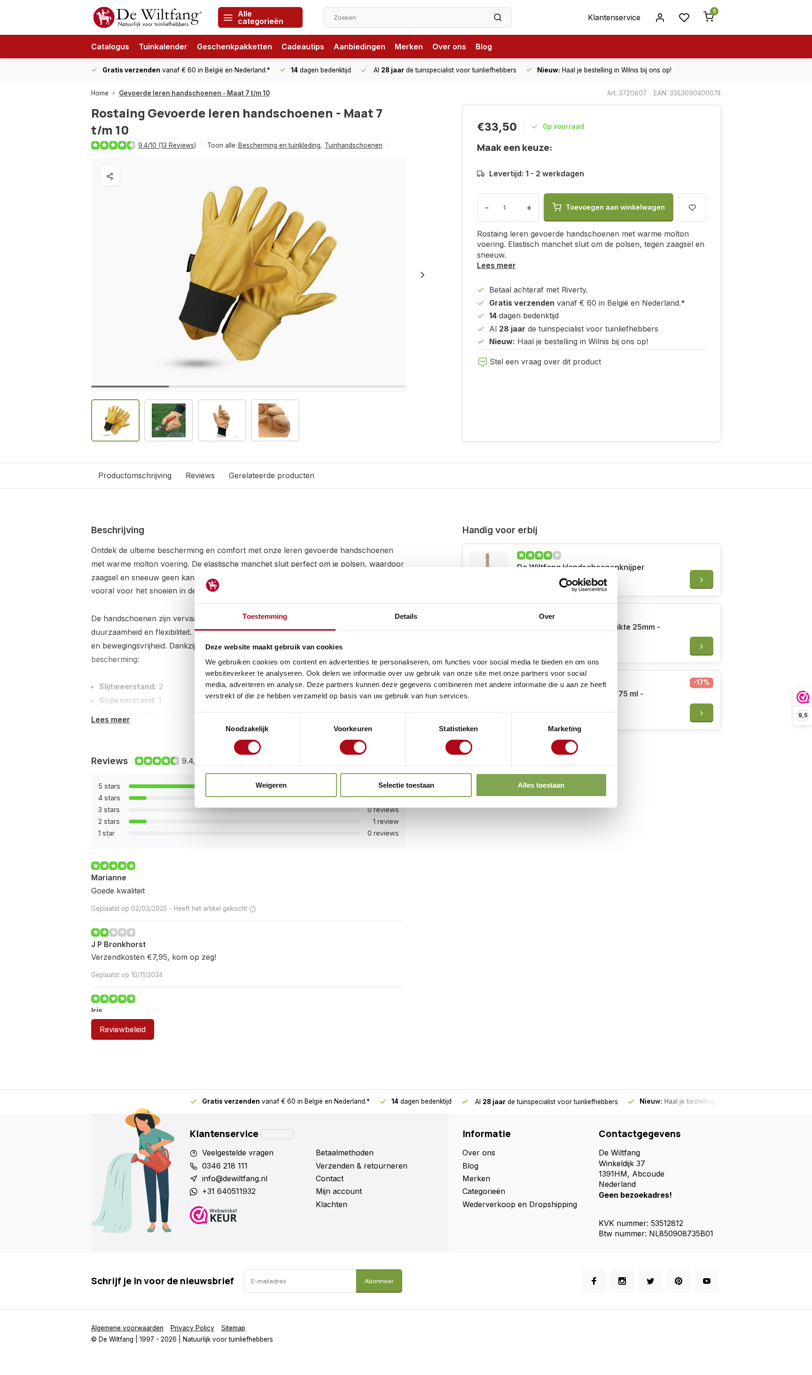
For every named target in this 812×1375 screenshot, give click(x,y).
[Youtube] (706, 1281)
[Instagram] (622, 1281)
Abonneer (379, 1281)
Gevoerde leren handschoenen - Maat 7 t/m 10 (194, 93)
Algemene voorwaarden (127, 1328)
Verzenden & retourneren (361, 1165)
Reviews (200, 475)
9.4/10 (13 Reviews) (167, 145)
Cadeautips (302, 46)
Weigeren (271, 785)
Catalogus (110, 46)
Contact (330, 1178)
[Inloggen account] (660, 17)
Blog (484, 46)
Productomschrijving (135, 475)
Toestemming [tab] (264, 616)
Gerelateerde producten (271, 475)
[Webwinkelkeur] (249, 1216)
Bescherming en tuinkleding (280, 145)
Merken (409, 46)
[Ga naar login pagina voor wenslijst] (684, 17)
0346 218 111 (225, 1165)
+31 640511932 (229, 1191)
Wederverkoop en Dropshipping (519, 1204)
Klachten (331, 1204)
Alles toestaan (541, 785)
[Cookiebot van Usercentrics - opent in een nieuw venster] (566, 585)
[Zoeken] (498, 17)
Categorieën (483, 1191)
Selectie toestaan (406, 785)
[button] (422, 274)
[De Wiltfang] (147, 17)
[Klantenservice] (277, 1134)
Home (100, 93)
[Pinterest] (678, 1281)
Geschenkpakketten (234, 46)
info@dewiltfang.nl (234, 1178)
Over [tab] (547, 616)
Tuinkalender (163, 46)
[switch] (353, 747)
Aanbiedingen (359, 46)
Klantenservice (614, 17)
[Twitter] (650, 1281)
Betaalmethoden (345, 1152)
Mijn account (339, 1191)
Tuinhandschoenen (354, 145)
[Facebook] (594, 1281)
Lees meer (496, 265)
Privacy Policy (192, 1328)
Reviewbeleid (123, 1029)
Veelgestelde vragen (237, 1152)
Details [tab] (406, 616)
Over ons (449, 46)
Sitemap (233, 1328)
